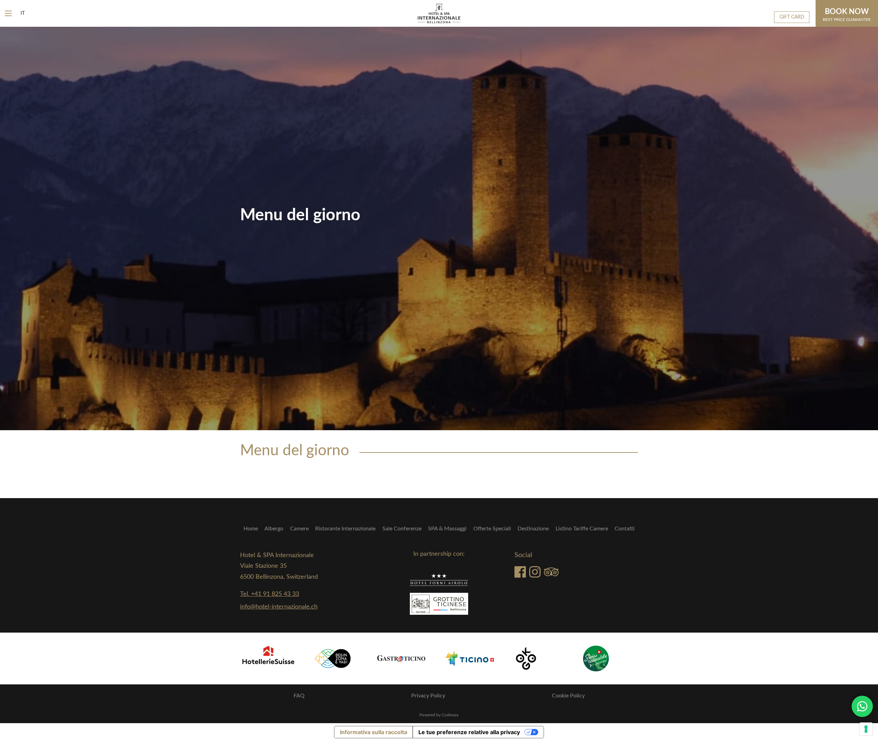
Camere (299, 528)
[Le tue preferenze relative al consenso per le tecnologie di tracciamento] (866, 729)
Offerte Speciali (492, 528)
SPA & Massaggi (447, 528)
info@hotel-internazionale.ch (279, 607)
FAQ (299, 695)
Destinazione (533, 528)
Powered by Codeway (439, 715)
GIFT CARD (792, 17)
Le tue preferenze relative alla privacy (469, 732)
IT (23, 13)
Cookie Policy (568, 695)
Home (251, 528)
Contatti (624, 528)
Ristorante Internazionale (345, 528)
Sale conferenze (402, 528)
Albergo (273, 528)
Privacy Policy (428, 695)
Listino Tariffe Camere (582, 528)
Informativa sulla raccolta (373, 732)
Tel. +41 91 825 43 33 (269, 594)
